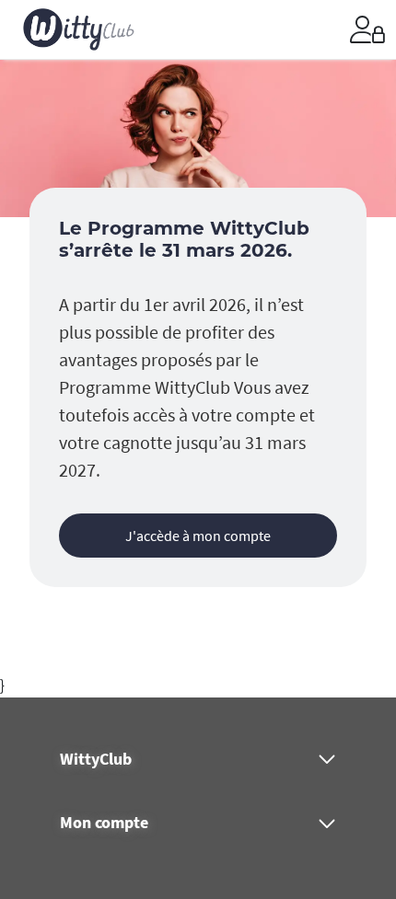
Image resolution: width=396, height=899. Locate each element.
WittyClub (96, 759)
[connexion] (367, 29)
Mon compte (104, 823)
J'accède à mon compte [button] (198, 535)
